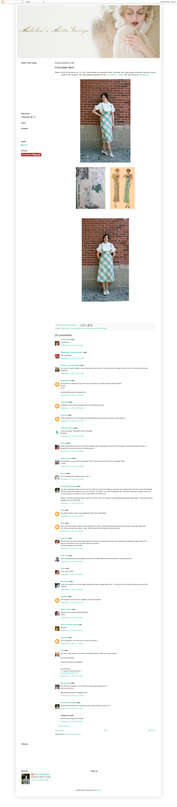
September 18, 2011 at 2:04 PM (72, 708)
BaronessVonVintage (69, 325)
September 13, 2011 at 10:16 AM (72, 358)
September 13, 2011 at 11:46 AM (72, 479)
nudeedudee (89, 328)
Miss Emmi (65, 581)
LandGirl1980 (65, 339)
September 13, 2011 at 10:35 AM (72, 373)
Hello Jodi (64, 555)
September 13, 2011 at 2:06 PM (72, 531)
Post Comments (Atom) (72, 734)
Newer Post (59, 730)
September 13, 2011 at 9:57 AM (72, 345)
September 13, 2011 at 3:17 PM (72, 548)
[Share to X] (86, 325)
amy (62, 650)
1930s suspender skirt (77, 328)
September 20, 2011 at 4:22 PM (72, 721)
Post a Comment (64, 726)
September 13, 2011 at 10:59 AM (72, 408)
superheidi (64, 402)
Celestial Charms (67, 428)
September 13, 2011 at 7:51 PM (72, 602)
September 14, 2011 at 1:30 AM (72, 618)
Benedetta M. (65, 380)
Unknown (64, 415)
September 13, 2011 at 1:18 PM (72, 516)
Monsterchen (65, 683)
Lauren (63, 473)
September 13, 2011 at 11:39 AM (72, 451)
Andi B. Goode (66, 609)
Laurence (64, 538)
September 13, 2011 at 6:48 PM (72, 589)
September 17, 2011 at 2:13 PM (72, 676)
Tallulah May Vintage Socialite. (72, 352)
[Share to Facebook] (88, 325)
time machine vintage (100, 328)
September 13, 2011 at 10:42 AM (72, 395)
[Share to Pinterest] (91, 325)
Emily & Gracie (66, 458)
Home (106, 730)
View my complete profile (40, 780)
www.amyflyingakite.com (69, 673)
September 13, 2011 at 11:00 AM (72, 421)
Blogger (98, 790)
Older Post (151, 730)
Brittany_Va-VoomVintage (70, 365)
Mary (62, 510)
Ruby (63, 523)
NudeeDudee (144, 75)
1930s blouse (65, 328)
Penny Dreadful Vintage (69, 625)
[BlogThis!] (84, 325)
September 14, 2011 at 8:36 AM (72, 630)
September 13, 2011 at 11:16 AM (72, 436)
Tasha (63, 568)
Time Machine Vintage (114, 75)
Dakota (63, 443)
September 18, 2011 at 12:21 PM (72, 696)
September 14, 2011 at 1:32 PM (72, 643)
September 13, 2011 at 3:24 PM (72, 561)
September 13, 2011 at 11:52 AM (72, 503)
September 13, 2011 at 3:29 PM (72, 574)
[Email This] (81, 325)
